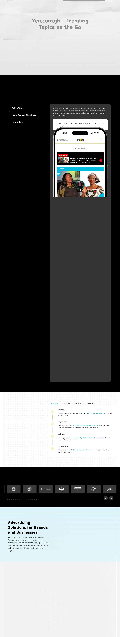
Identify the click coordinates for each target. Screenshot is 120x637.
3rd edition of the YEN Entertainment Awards (85, 425)
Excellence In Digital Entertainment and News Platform (87, 438)
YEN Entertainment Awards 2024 (79, 450)
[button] (106, 498)
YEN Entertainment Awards (95, 413)
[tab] (26, 108)
